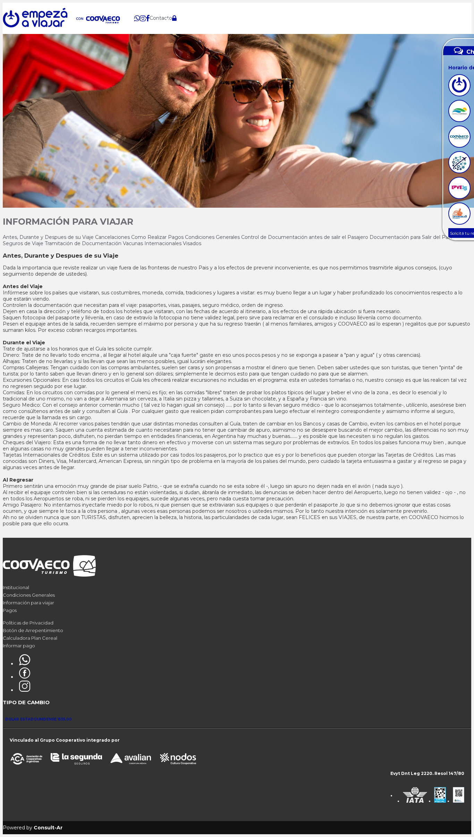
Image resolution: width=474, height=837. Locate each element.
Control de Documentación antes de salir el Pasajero (305, 237)
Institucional (16, 587)
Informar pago (19, 645)
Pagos (10, 610)
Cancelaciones (113, 237)
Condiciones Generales (213, 237)
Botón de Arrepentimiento (33, 630)
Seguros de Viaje (24, 243)
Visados (192, 243)
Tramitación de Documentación (84, 243)
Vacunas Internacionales (153, 243)
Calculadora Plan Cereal (30, 638)
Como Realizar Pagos (158, 237)
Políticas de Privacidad (28, 622)
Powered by (32, 828)
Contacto (161, 18)
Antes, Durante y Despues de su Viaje (49, 237)
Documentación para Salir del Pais (411, 237)
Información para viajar (28, 602)
